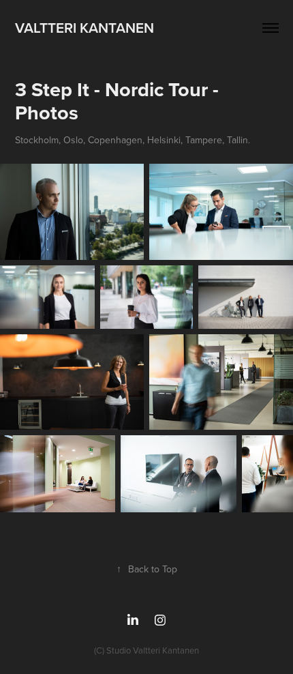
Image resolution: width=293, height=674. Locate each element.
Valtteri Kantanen (84, 27)
